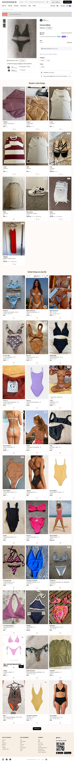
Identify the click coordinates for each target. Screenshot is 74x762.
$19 (52, 126)
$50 (51, 720)
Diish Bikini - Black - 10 (55, 447)
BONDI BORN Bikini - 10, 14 (56, 357)
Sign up (58, 2)
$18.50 (30, 126)
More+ (34, 5)
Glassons (42, 28)
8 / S (4, 260)
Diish (51, 445)
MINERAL (5, 257)
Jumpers (4, 747)
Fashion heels (30, 123)
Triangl (5, 670)
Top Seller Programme (42, 747)
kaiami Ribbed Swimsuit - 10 (9, 537)
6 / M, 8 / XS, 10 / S (8, 313)
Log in (53, 2)
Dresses (3, 739)
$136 (52, 315)
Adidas (21, 749)
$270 (29, 360)
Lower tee (52, 123)
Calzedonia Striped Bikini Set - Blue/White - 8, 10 (61, 582)
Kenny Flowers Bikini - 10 (9, 447)
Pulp (51, 167)
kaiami (5, 535)
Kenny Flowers (7, 445)
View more (37, 728)
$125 (4, 720)
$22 (4, 315)
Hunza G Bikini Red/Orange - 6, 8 (11, 402)
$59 (28, 585)
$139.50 (34, 216)
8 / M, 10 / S (6, 358)
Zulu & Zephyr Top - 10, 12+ (56, 717)
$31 (5, 126)
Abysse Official (53, 535)
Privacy (43, 759)
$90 (28, 495)
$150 (4, 585)
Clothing (10, 5)
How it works (40, 744)
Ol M (12, 66)
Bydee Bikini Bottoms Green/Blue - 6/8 (35, 672)
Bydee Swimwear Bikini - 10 (33, 312)
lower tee (5, 168)
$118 (6, 360)
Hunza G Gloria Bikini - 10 (32, 537)
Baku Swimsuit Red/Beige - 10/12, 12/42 (12, 717)
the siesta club (7, 580)
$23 (5, 171)
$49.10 (28, 630)
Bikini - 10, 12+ (53, 312)
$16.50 (56, 216)
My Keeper (52, 625)
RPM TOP (5, 213)
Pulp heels (52, 168)
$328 (28, 405)
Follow (49, 27)
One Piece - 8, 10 (31, 717)
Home (3, 9)
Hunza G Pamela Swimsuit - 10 (34, 402)
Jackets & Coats (5, 749)
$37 (4, 630)
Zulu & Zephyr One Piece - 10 (57, 492)
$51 (51, 360)
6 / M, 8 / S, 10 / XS (8, 583)
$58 (5, 495)
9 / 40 (28, 125)
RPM (28, 167)
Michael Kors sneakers (32, 213)
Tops (3, 741)
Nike (21, 750)
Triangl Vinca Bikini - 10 (8, 672)
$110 (5, 675)
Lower (51, 122)
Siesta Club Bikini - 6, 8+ (9, 582)
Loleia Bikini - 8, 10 (54, 402)
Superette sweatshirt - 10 (55, 672)
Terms (39, 759)
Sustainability (41, 749)
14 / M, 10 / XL (53, 358)
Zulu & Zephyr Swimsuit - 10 (9, 492)
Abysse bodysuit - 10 (54, 537)
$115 (29, 720)
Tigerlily (29, 490)
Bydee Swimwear (31, 310)
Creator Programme (42, 752)
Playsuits (4, 744)
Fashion (28, 122)
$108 (52, 405)
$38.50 (54, 171)
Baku (4, 715)
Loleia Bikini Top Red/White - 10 (34, 447)
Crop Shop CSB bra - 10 (8, 627)
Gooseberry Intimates (32, 580)
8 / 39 (28, 215)
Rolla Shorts (52, 213)
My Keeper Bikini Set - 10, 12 (56, 627)
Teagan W (13, 70)
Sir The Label (6, 355)
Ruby (21, 739)
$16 (5, 216)
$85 (28, 675)
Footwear (16, 5)
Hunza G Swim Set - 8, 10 (33, 357)
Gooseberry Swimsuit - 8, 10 (33, 582)
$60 (52, 585)
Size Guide (69, 42)
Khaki (43, 66)
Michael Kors (30, 212)
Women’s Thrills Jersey (8, 123)
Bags (29, 5)
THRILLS (5, 122)
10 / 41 (51, 170)
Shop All (4, 5)
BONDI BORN (53, 355)
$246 (6, 450)
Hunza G (29, 355)
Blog (39, 739)
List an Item (67, 2)
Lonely (21, 746)
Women (7, 9)
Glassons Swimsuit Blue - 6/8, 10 (10, 312)
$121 (4, 405)
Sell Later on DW (41, 750)
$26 (51, 450)
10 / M (4, 125)
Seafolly (28, 625)
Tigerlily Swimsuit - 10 (32, 492)
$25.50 (10, 261)
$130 (29, 315)
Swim (12, 9)
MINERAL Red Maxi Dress (9, 258)
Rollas (51, 212)
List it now (22, 60)
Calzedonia (52, 580)
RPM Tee (29, 168)
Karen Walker (23, 741)
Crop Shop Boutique (8, 625)
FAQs (39, 741)
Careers (39, 746)
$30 (4, 540)
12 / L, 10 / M (53, 628)
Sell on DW (40, 743)
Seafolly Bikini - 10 (31, 627)
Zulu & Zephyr (6, 490)
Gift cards (53, 5)
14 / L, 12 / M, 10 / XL (55, 313)
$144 (28, 540)
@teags (44, 19)
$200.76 (52, 540)
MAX (21, 743)
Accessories (23, 5)
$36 (29, 450)
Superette (52, 670)
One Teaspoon (23, 747)
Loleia (51, 400)
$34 (52, 675)
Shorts (3, 746)
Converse (22, 744)
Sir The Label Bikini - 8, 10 (9, 357)
